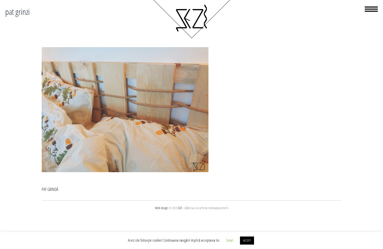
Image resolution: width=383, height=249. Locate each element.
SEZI (180, 208)
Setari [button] (229, 240)
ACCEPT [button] (247, 240)
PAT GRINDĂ (50, 189)
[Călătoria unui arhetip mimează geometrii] (191, 37)
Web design (161, 208)
